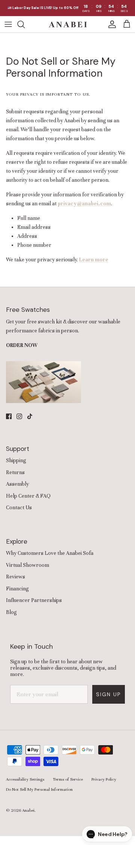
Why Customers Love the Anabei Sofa (49, 553)
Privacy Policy (104, 779)
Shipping (16, 460)
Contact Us (19, 507)
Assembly (17, 484)
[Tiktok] (30, 416)
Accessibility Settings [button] (25, 779)
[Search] (24, 24)
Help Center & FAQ (28, 496)
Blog (11, 612)
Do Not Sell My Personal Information (39, 789)
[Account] (110, 24)
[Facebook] (9, 416)
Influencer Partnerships (34, 600)
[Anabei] (67, 24)
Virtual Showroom (27, 565)
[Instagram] (19, 416)
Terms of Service (68, 779)
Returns (15, 472)
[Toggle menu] (8, 24)
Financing (17, 589)
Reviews (15, 577)
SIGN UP (108, 694)
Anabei (28, 810)
